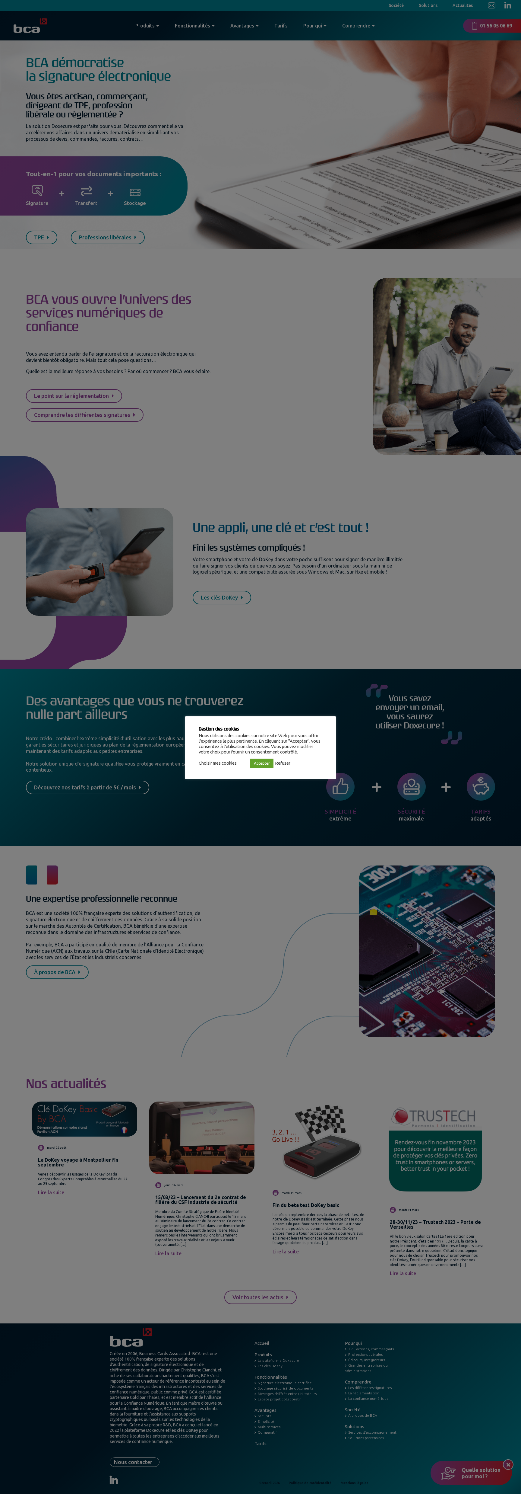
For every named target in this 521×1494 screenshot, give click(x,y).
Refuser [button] (282, 763)
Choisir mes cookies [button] (218, 763)
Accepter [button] (262, 763)
